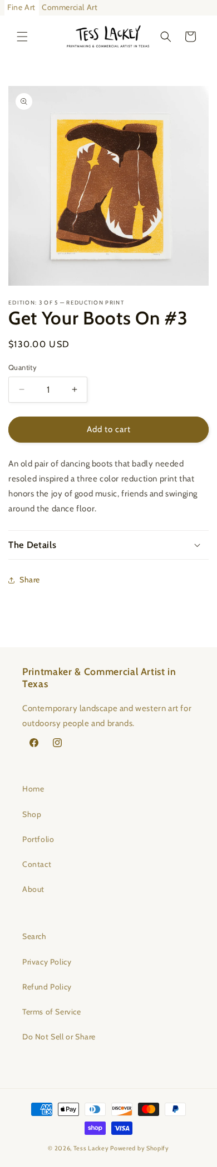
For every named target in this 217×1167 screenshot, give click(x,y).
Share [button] (29, 580)
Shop (31, 814)
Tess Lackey (91, 1148)
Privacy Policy (46, 962)
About (33, 889)
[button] (22, 36)
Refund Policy (47, 987)
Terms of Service (51, 1012)
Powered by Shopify (139, 1148)
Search (34, 936)
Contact (36, 864)
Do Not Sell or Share (59, 1037)
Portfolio (38, 839)
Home (33, 789)
